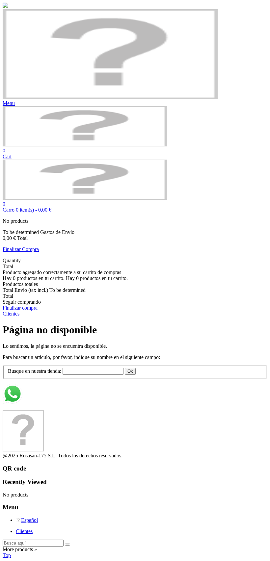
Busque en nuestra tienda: (34, 371)
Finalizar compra (20, 308)
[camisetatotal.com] (85, 144)
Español (29, 520)
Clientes (24, 531)
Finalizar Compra (21, 249)
